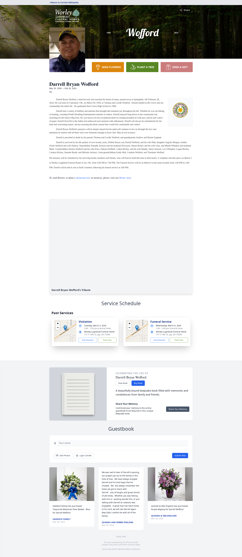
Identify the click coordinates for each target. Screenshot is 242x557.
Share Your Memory (177, 409)
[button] (65, 328)
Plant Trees (107, 340)
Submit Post (180, 455)
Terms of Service (128, 544)
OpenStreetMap (124, 549)
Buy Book (138, 383)
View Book (122, 383)
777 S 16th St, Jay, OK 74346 (97, 334)
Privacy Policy (113, 544)
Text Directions (88, 340)
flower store (125, 177)
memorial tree (83, 177)
